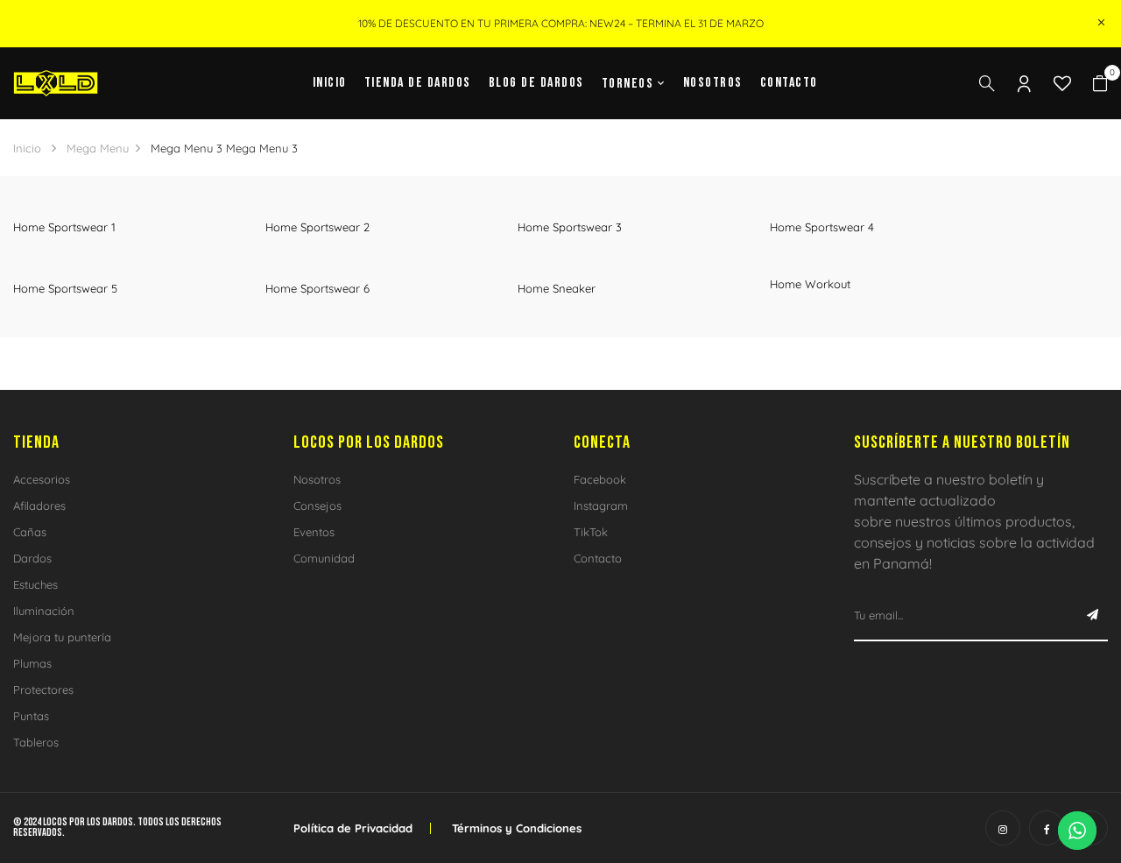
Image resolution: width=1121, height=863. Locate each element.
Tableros (36, 742)
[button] (1100, 84)
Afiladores (39, 506)
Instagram (601, 506)
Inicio (27, 148)
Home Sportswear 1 (64, 227)
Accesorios (41, 479)
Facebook (600, 479)
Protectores (43, 690)
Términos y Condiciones (517, 828)
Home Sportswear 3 (570, 227)
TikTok (591, 532)
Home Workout (810, 284)
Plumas (32, 663)
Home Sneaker (557, 288)
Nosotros (317, 479)
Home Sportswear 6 (317, 288)
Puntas (31, 716)
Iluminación (43, 611)
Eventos (314, 532)
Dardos (32, 558)
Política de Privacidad (352, 828)
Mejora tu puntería (62, 637)
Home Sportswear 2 (317, 227)
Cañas (29, 532)
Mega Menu (98, 148)
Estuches (35, 584)
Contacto (598, 558)
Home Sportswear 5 (65, 288)
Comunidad (324, 558)
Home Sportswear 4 (822, 227)
